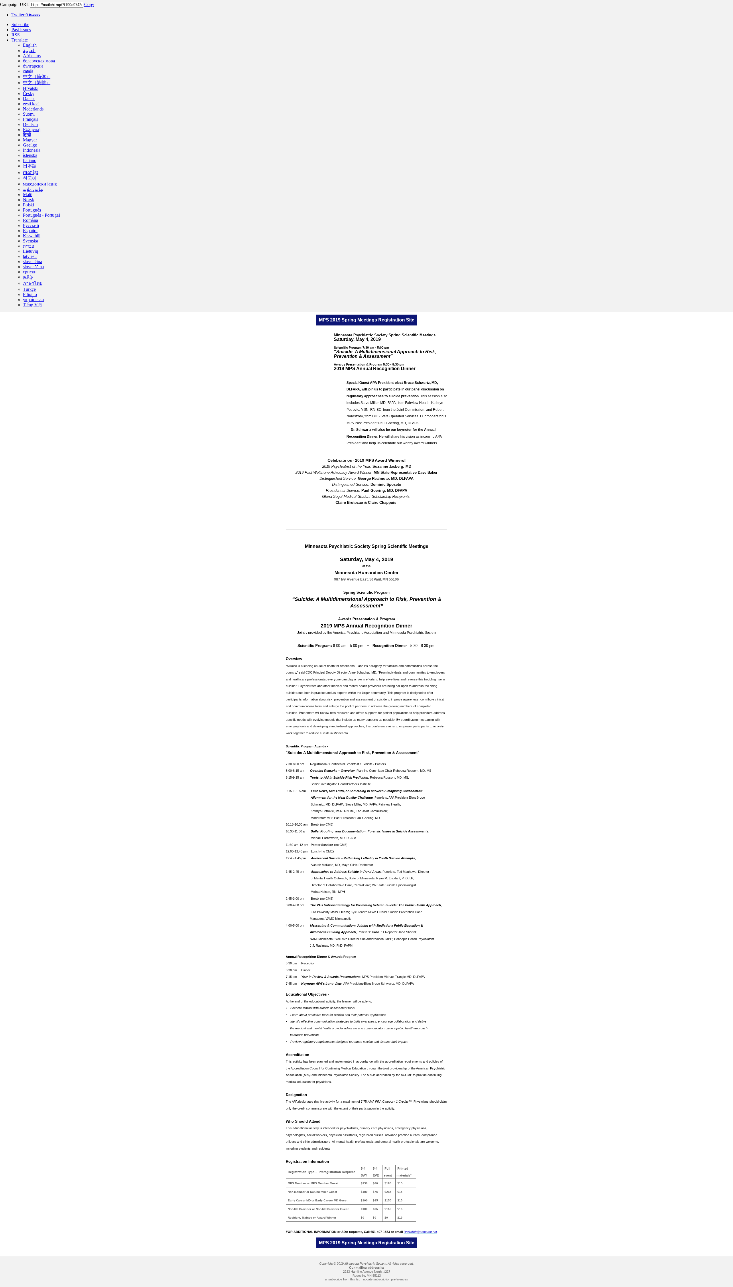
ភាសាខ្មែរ (30, 172)
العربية (29, 50)
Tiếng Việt (32, 304)
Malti (27, 194)
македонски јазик (40, 183)
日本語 (30, 165)
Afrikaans (32, 55)
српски (30, 271)
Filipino (30, 294)
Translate (19, 39)
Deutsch (30, 124)
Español (30, 230)
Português (32, 210)
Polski (28, 204)
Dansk (29, 98)
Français (30, 119)
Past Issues (21, 29)
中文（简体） (36, 76)
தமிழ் (28, 277)
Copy (89, 4)
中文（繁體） (36, 82)
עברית (28, 246)
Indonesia (31, 150)
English (30, 45)
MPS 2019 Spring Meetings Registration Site (366, 319)
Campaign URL (14, 4)
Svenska (30, 240)
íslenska (30, 155)
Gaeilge (30, 145)
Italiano (29, 160)
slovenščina (33, 266)
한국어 (30, 178)
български (33, 66)
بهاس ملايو (33, 189)
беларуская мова (39, 60)
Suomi (29, 114)
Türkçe (29, 289)
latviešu (30, 256)
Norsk (28, 199)
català (28, 71)
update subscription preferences (385, 1279)
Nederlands (33, 108)
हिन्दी (27, 134)
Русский (31, 225)
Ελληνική (31, 129)
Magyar (30, 139)
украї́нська (33, 299)
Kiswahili (31, 235)
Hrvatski (30, 88)
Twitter (25, 14)
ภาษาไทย (32, 283)
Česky (28, 93)
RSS (15, 34)
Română (30, 220)
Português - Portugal (41, 215)
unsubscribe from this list (342, 1279)
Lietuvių (30, 251)
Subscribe (20, 24)
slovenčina (32, 261)
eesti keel (31, 103)
